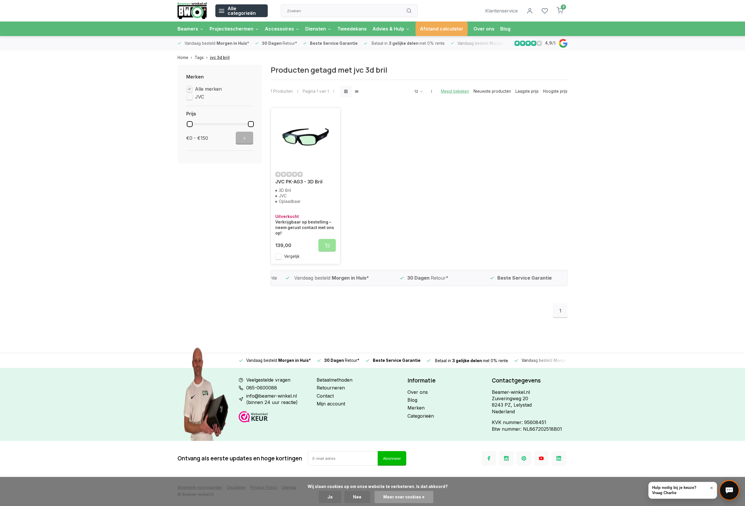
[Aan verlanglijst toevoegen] (331, 116)
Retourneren (331, 388)
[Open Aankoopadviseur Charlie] (729, 490)
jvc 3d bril (220, 57)
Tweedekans (352, 29)
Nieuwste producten (492, 91)
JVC (199, 97)
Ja (330, 497)
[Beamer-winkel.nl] (192, 10)
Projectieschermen (231, 29)
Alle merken (208, 89)
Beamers (188, 29)
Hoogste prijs (555, 91)
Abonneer (392, 458)
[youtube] (541, 458)
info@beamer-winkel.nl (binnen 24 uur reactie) (272, 399)
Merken (416, 408)
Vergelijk (291, 256)
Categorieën (420, 416)
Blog (505, 29)
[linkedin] (558, 458)
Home (183, 57)
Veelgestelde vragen (268, 380)
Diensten (315, 29)
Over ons (483, 29)
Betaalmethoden (334, 380)
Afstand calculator (441, 29)
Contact (325, 396)
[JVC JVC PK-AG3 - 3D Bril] (305, 137)
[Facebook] (489, 458)
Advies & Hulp (388, 29)
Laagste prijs (527, 91)
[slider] (190, 124)
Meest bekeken (455, 91)
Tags (199, 57)
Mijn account (331, 404)
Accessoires (279, 29)
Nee (357, 497)
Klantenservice (501, 11)
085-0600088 (261, 388)
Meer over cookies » (404, 497)
